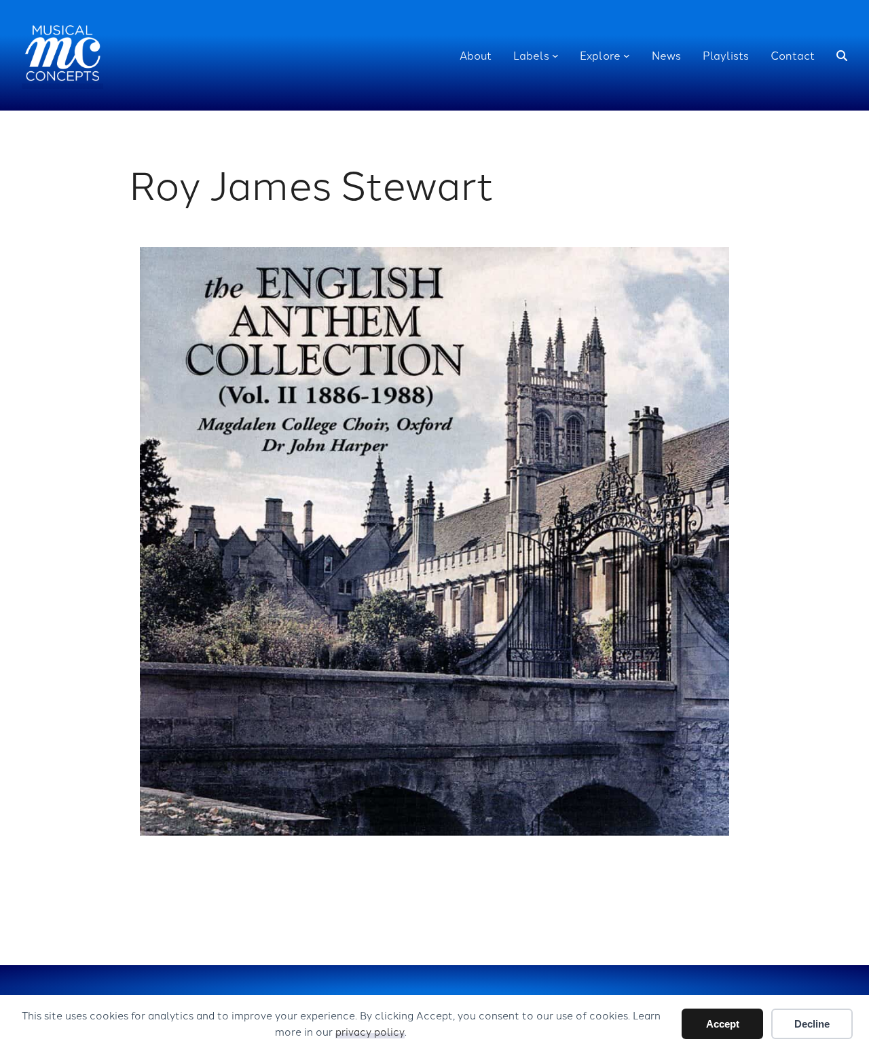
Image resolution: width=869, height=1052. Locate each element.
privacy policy (370, 1031)
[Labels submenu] (555, 55)
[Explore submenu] (626, 55)
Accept (722, 1024)
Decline (812, 1024)
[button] (841, 55)
